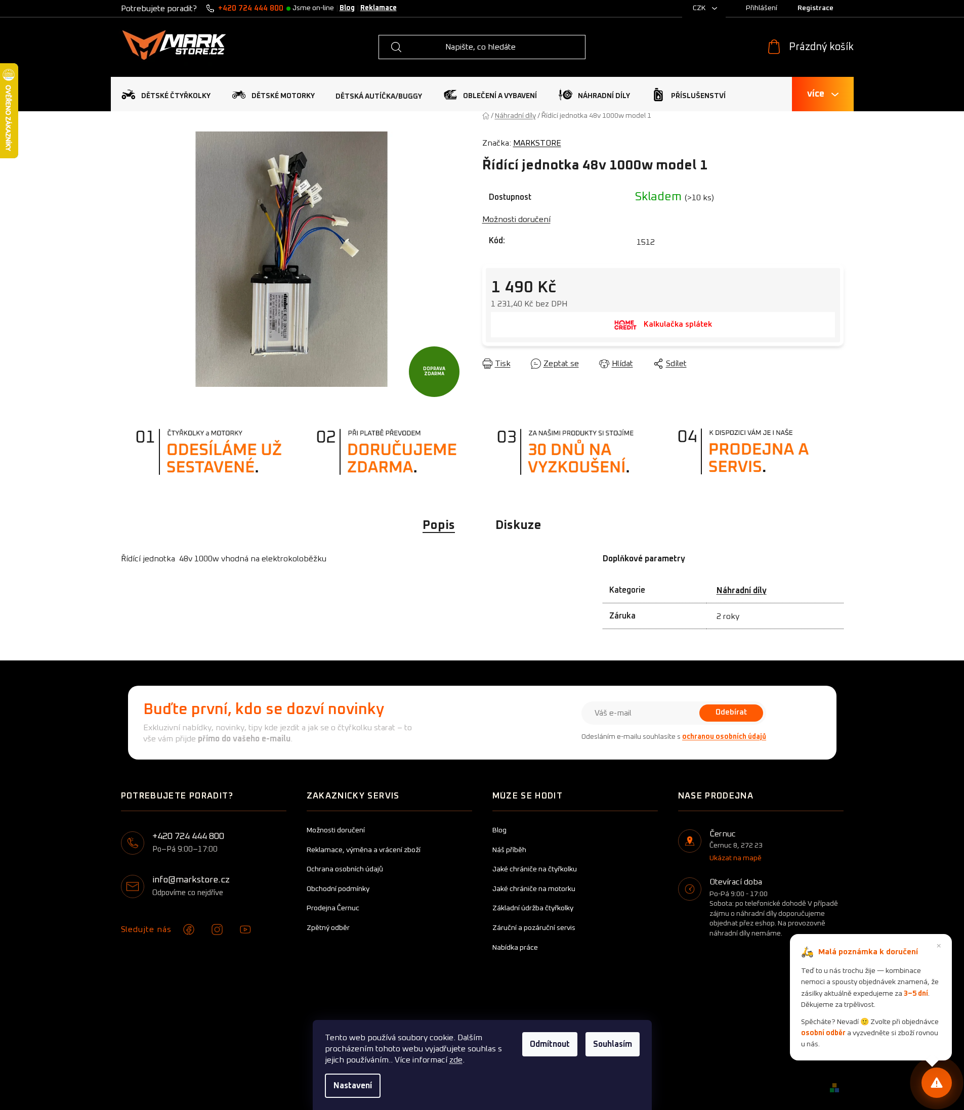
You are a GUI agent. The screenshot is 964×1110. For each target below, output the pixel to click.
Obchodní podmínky (338, 889)
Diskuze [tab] (518, 525)
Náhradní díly (742, 591)
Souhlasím (612, 1044)
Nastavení (352, 1086)
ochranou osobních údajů (724, 736)
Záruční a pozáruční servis (533, 927)
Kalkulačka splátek (678, 324)
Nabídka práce (515, 947)
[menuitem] (166, 94)
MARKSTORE (537, 143)
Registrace (815, 8)
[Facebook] (189, 929)
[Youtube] (245, 929)
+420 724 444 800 (250, 8)
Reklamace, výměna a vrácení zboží (364, 850)
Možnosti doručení (516, 219)
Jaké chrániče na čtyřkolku (534, 869)
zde (456, 1060)
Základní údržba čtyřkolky (532, 908)
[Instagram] (217, 929)
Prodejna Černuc (333, 908)
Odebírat (731, 712)
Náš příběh (509, 850)
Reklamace (378, 8)
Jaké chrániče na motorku (533, 889)
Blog (347, 8)
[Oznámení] (936, 1083)
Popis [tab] (439, 525)
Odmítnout (550, 1044)
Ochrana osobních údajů (345, 869)
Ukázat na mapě (735, 858)
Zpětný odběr (328, 927)
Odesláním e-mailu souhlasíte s (673, 736)
